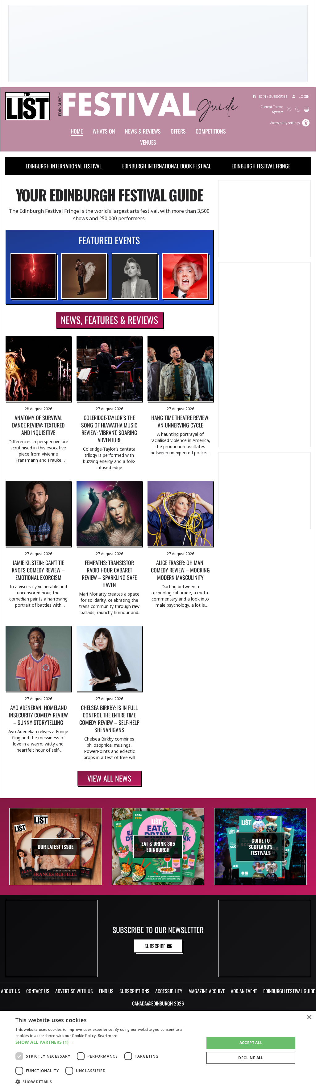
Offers (178, 131)
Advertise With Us (74, 991)
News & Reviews (143, 131)
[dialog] (158, 1050)
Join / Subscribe (272, 96)
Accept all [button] (251, 1042)
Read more (108, 1035)
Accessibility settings (285, 123)
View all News (109, 778)
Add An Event (244, 991)
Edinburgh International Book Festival (166, 166)
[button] (107, 1042)
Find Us (106, 991)
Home (77, 131)
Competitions (211, 131)
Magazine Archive (207, 991)
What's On (104, 131)
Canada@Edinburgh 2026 (158, 1003)
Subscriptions (134, 991)
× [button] (309, 1017)
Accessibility (168, 991)
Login (304, 96)
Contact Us (37, 991)
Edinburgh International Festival (64, 166)
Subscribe (155, 946)
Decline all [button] (250, 1057)
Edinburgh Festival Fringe (260, 166)
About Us (10, 991)
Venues (148, 142)
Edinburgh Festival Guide (289, 991)
